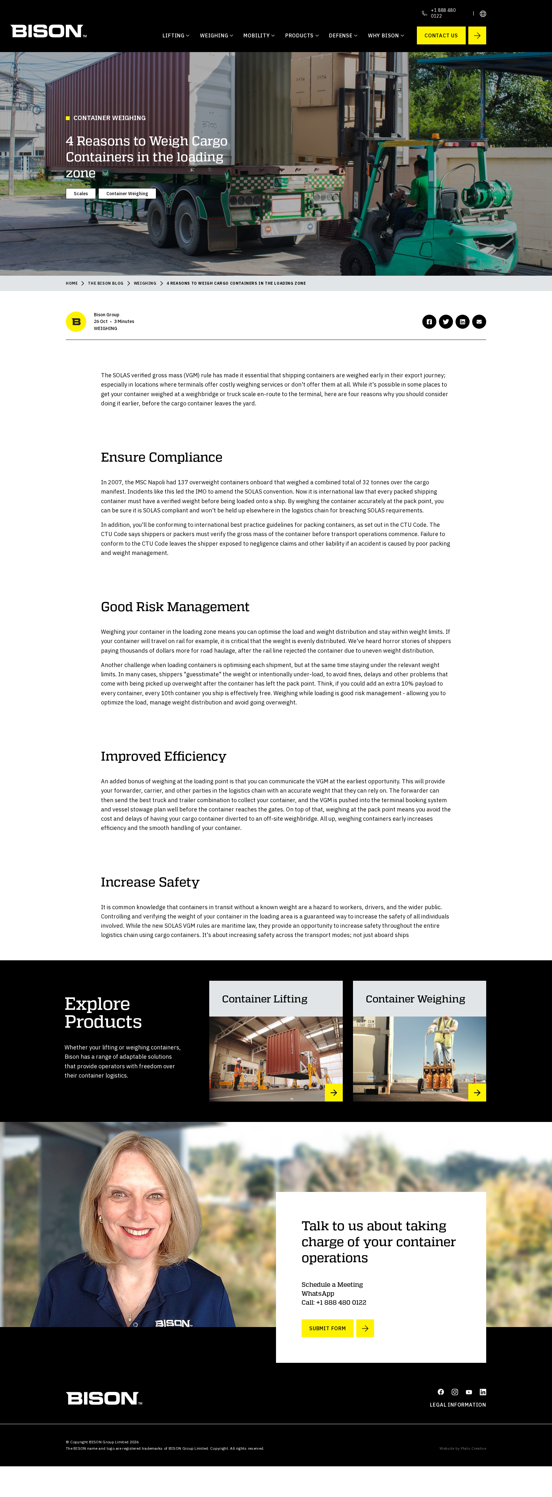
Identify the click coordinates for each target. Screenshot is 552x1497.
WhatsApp (318, 1293)
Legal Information (458, 1404)
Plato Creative (473, 1448)
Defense (341, 35)
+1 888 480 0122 (443, 13)
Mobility (256, 35)
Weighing (214, 35)
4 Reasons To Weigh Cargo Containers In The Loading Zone (236, 283)
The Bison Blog (105, 283)
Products (299, 35)
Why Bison (383, 35)
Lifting (174, 35)
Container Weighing (127, 193)
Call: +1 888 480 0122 (334, 1302)
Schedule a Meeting (332, 1284)
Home (72, 283)
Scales (81, 193)
